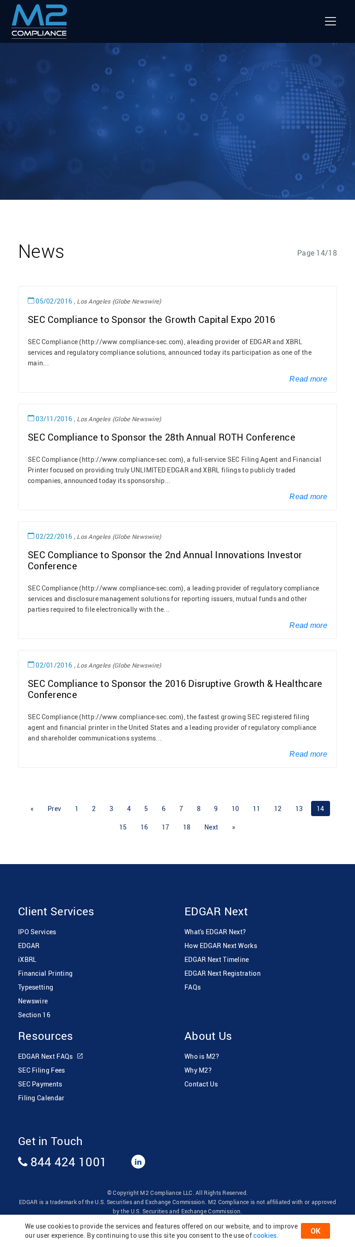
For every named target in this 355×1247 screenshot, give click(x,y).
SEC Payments (40, 1084)
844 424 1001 (67, 1162)
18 (187, 827)
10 (235, 808)
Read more (308, 379)
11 (257, 808)
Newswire (33, 1000)
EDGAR (29, 945)
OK (315, 1231)
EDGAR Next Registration (222, 973)
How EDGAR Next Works (220, 945)
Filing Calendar (41, 1097)
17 (166, 827)
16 (144, 827)
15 (123, 827)
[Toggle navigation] (330, 21)
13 (299, 808)
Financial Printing (45, 973)
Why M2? (198, 1070)
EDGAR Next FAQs (46, 1056)
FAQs (192, 987)
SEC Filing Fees (41, 1070)
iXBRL (27, 959)
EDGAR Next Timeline (216, 959)
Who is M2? (201, 1056)
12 (278, 808)
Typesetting (35, 987)
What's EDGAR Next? (215, 931)
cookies (264, 1235)
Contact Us (201, 1084)
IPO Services (37, 931)
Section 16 (34, 1014)
